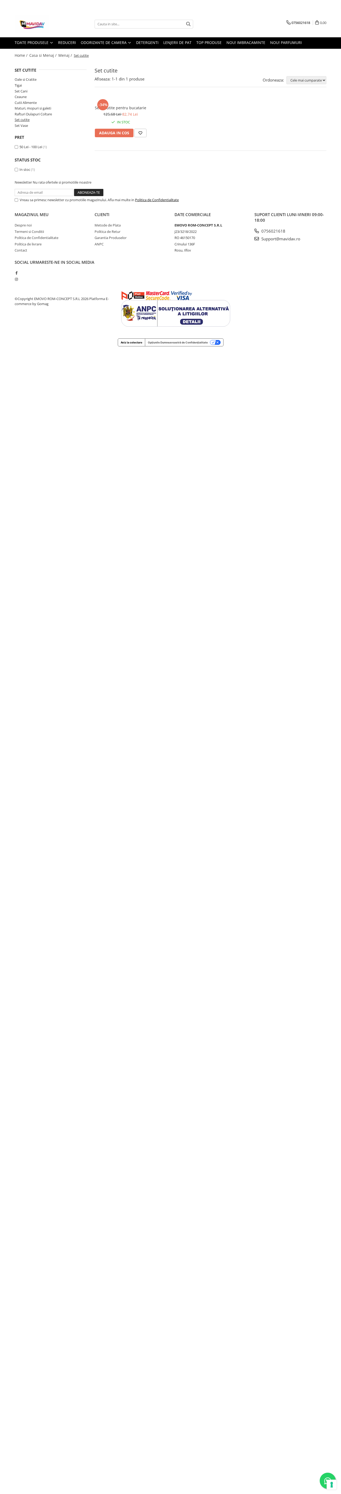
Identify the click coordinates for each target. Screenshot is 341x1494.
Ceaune (21, 96)
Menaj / (65, 55)
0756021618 (272, 231)
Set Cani (21, 91)
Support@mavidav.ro (280, 238)
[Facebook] (16, 272)
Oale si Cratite (25, 79)
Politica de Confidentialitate (157, 199)
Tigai (18, 85)
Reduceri (67, 42)
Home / (22, 55)
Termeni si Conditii (29, 231)
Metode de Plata (108, 225)
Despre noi (23, 225)
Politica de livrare (28, 244)
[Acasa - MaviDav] (41, 24)
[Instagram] (16, 279)
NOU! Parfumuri (286, 42)
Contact (21, 250)
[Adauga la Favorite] (140, 133)
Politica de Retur (107, 231)
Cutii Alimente (26, 102)
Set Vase (21, 125)
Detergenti (147, 42)
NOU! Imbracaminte (245, 42)
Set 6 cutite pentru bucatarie (120, 107)
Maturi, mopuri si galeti (33, 108)
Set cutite (22, 119)
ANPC (99, 244)
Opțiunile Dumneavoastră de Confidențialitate (178, 342)
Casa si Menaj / (43, 55)
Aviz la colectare (131, 342)
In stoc (24, 169)
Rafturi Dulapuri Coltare (33, 114)
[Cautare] (188, 24)
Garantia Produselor (111, 237)
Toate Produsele (32, 42)
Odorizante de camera (104, 42)
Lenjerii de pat (177, 42)
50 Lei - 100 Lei (30, 146)
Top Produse (209, 42)
